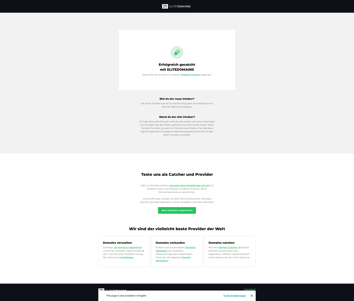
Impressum (250, 289)
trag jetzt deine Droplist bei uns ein (189, 185)
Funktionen (127, 257)
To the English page (234, 295)
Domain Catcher (190, 74)
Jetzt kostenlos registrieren (177, 210)
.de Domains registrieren (128, 247)
